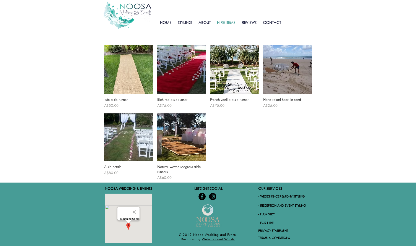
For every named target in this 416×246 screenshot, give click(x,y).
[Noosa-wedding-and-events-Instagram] (212, 196)
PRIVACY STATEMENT (273, 230)
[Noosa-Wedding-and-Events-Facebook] (202, 196)
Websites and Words (218, 239)
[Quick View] (128, 69)
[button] (185, 22)
